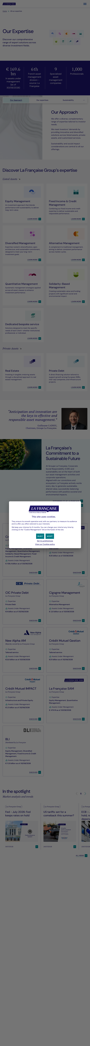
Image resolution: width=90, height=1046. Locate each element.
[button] (50, 536)
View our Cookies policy (45, 544)
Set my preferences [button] (45, 541)
